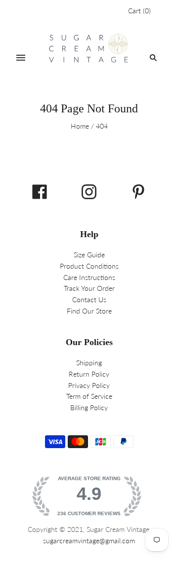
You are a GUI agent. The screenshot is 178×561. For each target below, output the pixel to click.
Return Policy (89, 374)
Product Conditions (89, 266)
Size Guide (89, 254)
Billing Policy (89, 407)
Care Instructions (89, 277)
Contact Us (89, 299)
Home (80, 126)
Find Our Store (89, 311)
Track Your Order (89, 288)
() (139, 10)
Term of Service (89, 396)
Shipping (89, 362)
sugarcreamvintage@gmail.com (89, 540)
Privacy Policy (89, 385)
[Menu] (21, 57)
